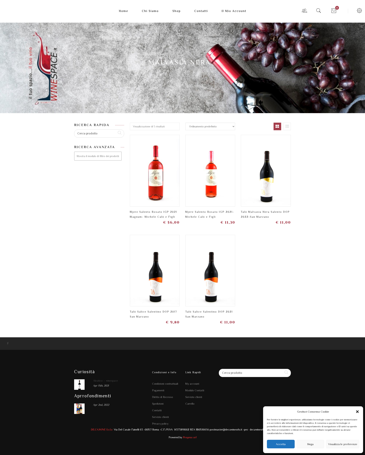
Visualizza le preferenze (342, 444)
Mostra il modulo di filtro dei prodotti (98, 156)
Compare (161, 167)
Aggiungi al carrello (175, 169)
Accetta (281, 444)
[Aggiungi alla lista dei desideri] (148, 169)
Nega (310, 444)
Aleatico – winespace (105, 380)
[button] (357, 412)
